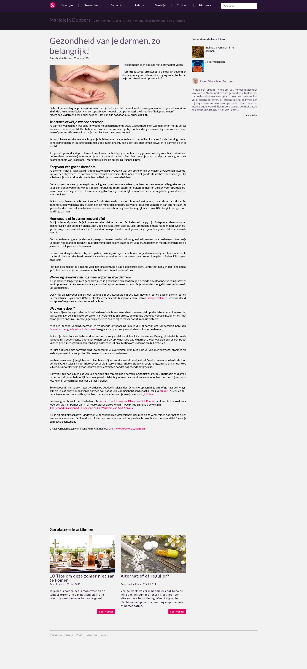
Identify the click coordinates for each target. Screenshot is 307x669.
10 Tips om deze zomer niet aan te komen (82, 577)
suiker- (164, 390)
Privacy (79, 634)
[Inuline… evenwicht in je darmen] (198, 52)
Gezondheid (92, 5)
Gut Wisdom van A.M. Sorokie (115, 407)
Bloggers (205, 5)
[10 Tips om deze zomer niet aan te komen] (82, 572)
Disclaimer (92, 634)
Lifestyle (67, 5)
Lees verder (106, 611)
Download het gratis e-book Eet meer (72, 329)
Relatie (139, 5)
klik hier (149, 394)
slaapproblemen (157, 298)
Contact (182, 5)
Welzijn (160, 5)
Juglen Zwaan (134, 584)
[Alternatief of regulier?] (153, 572)
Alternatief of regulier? (145, 575)
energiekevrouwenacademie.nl (127, 428)
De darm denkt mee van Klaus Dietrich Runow (126, 401)
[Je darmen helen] (198, 66)
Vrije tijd (117, 5)
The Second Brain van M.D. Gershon (71, 407)
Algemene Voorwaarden (61, 634)
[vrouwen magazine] (52, 5)
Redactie (61, 584)
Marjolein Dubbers (70, 20)
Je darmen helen (215, 61)
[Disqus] (118, 478)
